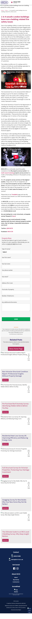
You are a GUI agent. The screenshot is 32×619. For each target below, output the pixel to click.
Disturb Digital (18, 609)
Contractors (16, 582)
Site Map (8, 607)
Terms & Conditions (22, 607)
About (16, 577)
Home (2, 10)
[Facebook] (14, 569)
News (6, 10)
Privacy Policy (12, 607)
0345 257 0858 (17, 556)
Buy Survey (16, 579)
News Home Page (16, 349)
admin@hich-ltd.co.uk (17, 559)
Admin (16, 607)
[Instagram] (17, 569)
